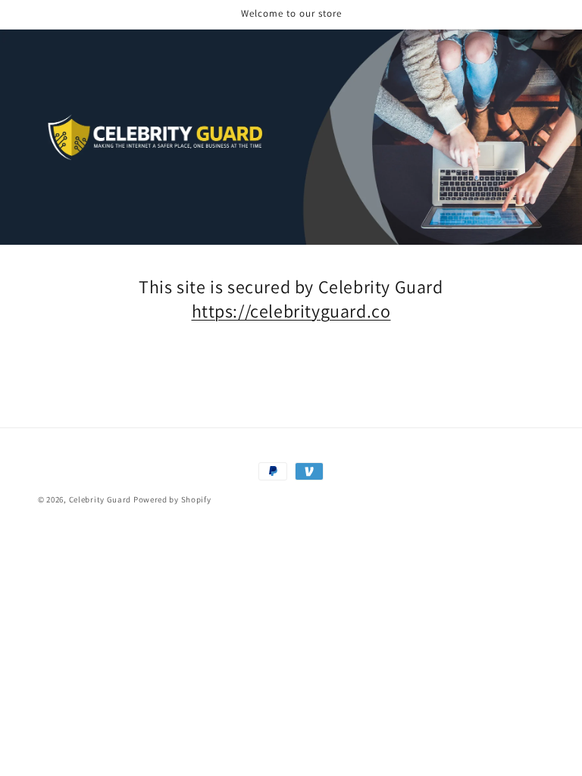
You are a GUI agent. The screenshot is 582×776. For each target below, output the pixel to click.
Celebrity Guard (100, 499)
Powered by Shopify (172, 499)
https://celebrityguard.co (291, 311)
